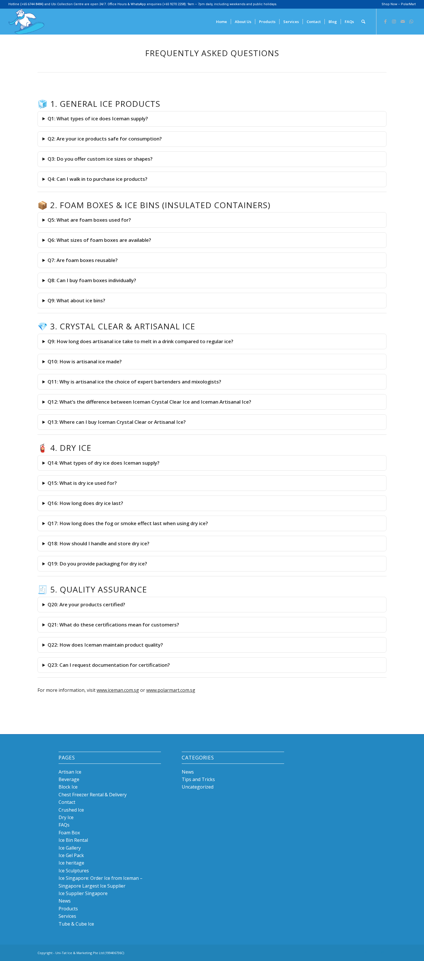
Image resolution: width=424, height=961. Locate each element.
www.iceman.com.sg (118, 690)
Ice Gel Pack (71, 855)
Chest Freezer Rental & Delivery (93, 794)
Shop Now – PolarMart (399, 4)
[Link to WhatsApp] (411, 21)
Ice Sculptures (74, 870)
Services (67, 916)
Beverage (69, 779)
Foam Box (69, 832)
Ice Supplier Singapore (83, 893)
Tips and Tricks (198, 779)
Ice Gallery (70, 848)
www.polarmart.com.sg (170, 690)
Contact (67, 802)
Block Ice (68, 787)
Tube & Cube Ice (76, 924)
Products (68, 908)
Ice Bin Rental (73, 840)
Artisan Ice (70, 772)
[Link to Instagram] (394, 21)
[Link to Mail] (402, 21)
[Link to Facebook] (385, 21)
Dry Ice (66, 817)
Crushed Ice (71, 810)
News (65, 901)
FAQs (64, 825)
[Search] (363, 22)
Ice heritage (71, 863)
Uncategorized (197, 787)
